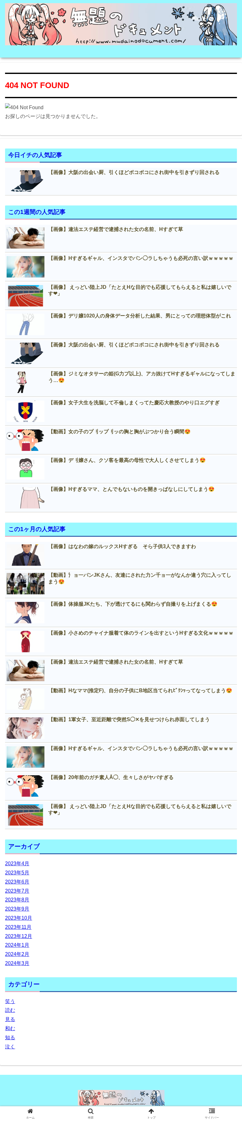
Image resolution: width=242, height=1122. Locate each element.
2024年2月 (17, 954)
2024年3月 (17, 963)
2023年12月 (18, 936)
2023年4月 (17, 863)
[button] (223, 741)
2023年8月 (17, 899)
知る (10, 1037)
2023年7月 (17, 891)
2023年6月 (17, 881)
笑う (10, 1001)
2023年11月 (18, 927)
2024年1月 (17, 945)
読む (10, 1010)
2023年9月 (17, 909)
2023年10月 (18, 918)
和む (10, 1028)
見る (10, 1019)
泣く (10, 1046)
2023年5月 (17, 872)
